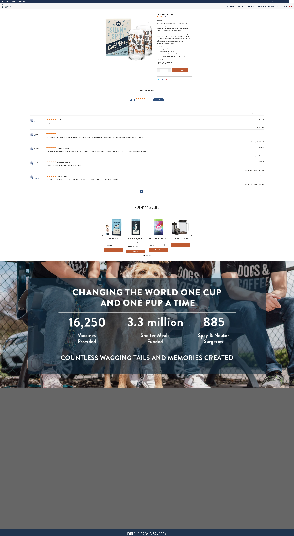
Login (285, 1)
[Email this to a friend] (170, 79)
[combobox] (277, 1)
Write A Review (159, 100)
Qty (158, 67)
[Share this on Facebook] (162, 79)
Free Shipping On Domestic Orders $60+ (13, 1)
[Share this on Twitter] (158, 79)
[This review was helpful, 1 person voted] (259, 128)
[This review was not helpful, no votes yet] (262, 128)
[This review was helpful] (259, 142)
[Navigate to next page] (156, 191)
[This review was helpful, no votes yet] (259, 170)
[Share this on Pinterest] (166, 79)
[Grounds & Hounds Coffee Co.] (6, 6)
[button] (232, 6)
